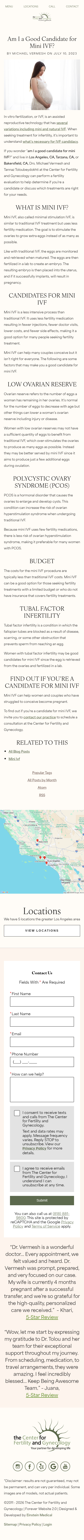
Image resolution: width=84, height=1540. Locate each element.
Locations (31, 6)
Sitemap (10, 1524)
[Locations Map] (42, 851)
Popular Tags (42, 772)
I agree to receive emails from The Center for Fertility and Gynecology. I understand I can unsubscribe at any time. (44, 1177)
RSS (42, 795)
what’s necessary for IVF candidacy (50, 141)
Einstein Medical (39, 1514)
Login (47, 1524)
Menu (9, 6)
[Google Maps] (53, 1466)
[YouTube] (65, 1466)
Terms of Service (45, 1226)
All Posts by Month (42, 780)
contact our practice (39, 716)
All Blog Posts (19, 751)
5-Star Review (42, 1316)
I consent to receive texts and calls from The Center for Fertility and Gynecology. (44, 1132)
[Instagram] (18, 1466)
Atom (42, 787)
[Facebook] (30, 1466)
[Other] (41, 1466)
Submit (42, 1200)
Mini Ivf (14, 758)
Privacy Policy (34, 1148)
